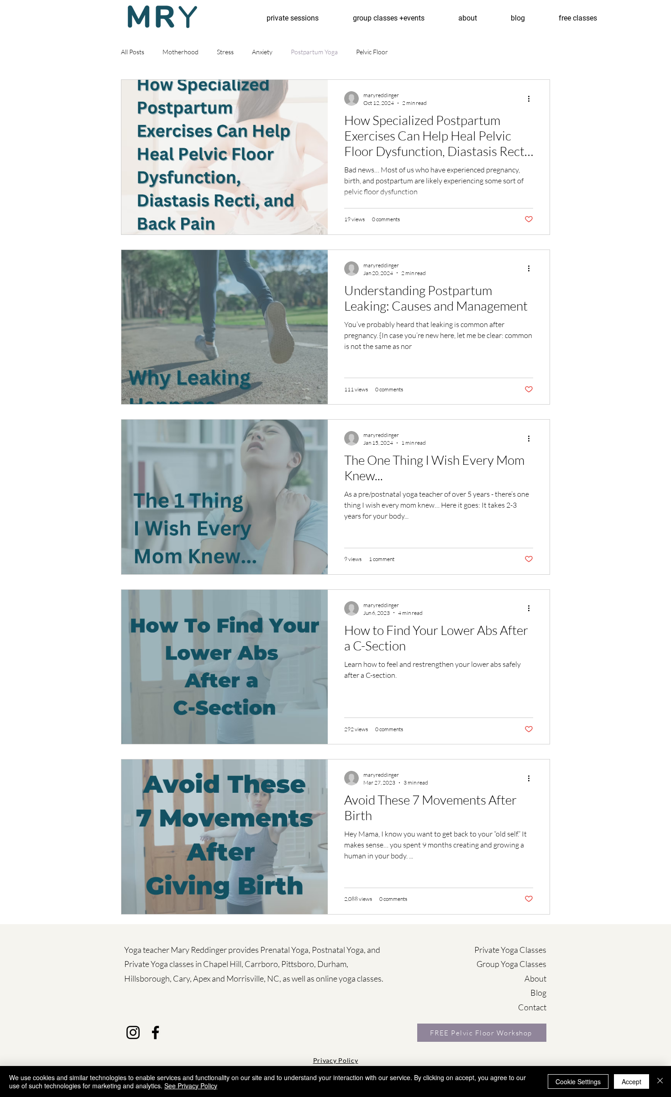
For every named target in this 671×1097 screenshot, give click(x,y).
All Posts (132, 52)
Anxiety (262, 52)
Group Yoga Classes (511, 964)
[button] (578, 14)
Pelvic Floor (372, 52)
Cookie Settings (578, 1081)
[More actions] (531, 98)
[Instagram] (133, 1032)
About (535, 978)
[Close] (660, 1081)
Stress (225, 52)
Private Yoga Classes (510, 950)
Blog (538, 993)
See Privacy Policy (190, 1085)
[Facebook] (155, 1032)
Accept (631, 1081)
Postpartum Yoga (314, 52)
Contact (532, 1007)
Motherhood (181, 52)
